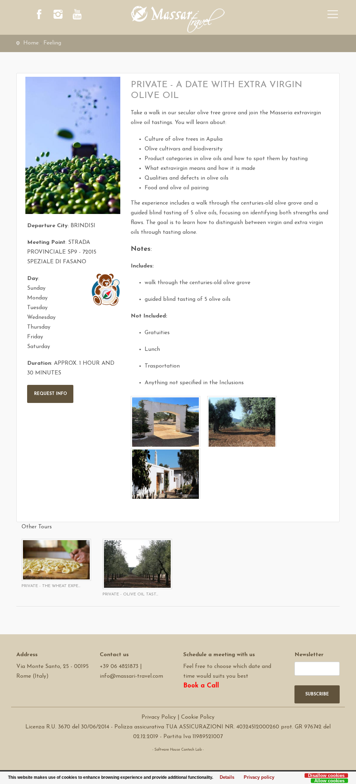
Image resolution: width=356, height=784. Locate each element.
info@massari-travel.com (131, 676)
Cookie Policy (198, 717)
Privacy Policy (158, 717)
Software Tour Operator (178, 759)
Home (31, 43)
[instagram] (58, 15)
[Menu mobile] (332, 15)
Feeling (52, 43)
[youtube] (77, 15)
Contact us (114, 655)
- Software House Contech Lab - (178, 750)
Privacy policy (257, 777)
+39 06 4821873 (119, 666)
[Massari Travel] (178, 19)
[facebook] (39, 15)
